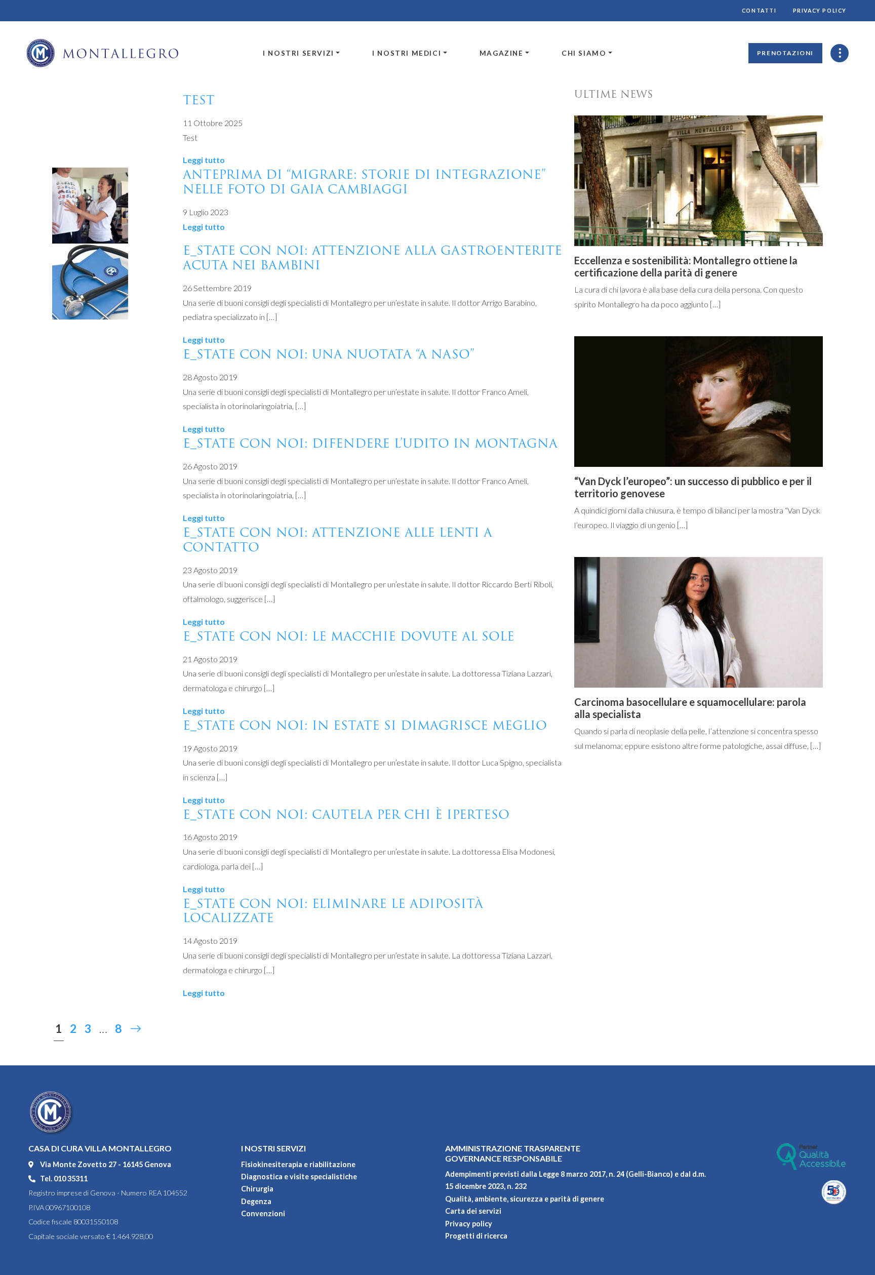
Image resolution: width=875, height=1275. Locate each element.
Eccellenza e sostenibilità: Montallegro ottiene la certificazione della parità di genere (686, 266)
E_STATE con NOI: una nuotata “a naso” (328, 354)
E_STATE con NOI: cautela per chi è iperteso (346, 814)
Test (199, 100)
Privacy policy (820, 11)
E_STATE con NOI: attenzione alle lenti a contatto (337, 539)
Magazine (502, 53)
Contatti (759, 11)
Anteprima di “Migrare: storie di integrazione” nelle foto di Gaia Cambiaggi (364, 181)
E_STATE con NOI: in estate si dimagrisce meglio (365, 725)
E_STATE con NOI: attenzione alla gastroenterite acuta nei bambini (372, 257)
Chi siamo (584, 53)
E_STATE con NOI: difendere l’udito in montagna (370, 443)
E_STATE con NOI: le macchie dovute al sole (348, 636)
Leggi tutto (204, 160)
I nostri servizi (298, 53)
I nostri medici (406, 53)
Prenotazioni (785, 53)
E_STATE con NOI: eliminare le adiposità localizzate (333, 911)
